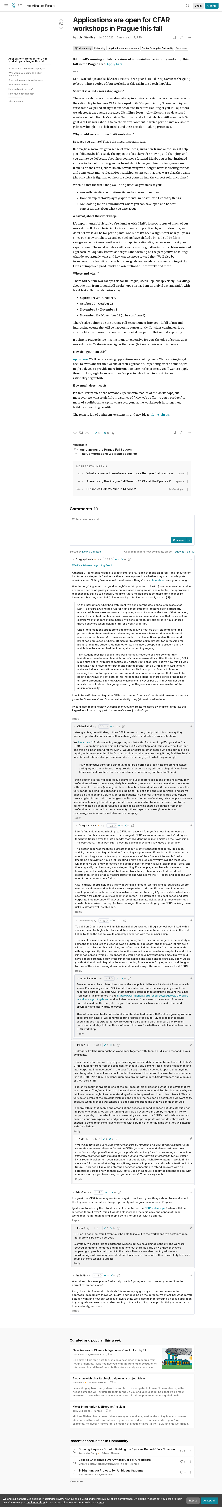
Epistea (180, 481)
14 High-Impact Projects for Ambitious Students (111, 1470)
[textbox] (131, 525)
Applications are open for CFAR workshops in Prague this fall (27, 59)
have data (84, 742)
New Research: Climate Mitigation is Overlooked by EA (110, 1350)
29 (110, 1354)
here (101, 1502)
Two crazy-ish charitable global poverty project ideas (109, 1378)
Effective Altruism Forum (36, 6)
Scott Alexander (96, 1463)
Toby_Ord (78, 1410)
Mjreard (83, 1463)
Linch (181, 473)
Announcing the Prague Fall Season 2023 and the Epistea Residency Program (141, 481)
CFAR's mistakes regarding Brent (92, 565)
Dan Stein (78, 1354)
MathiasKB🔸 (80, 1382)
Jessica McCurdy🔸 (89, 1453)
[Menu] (6, 6)
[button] (97, 433)
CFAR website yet (155, 1208)
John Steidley (86, 37)
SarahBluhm (112, 1463)
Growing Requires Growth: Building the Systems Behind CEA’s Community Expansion (136, 1449)
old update (157, 580)
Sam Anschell (86, 1474)
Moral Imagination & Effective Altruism (99, 1406)
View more (76, 1481)
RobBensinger (176, 489)
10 (115, 1382)
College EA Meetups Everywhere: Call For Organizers (115, 1459)
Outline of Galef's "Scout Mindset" (111, 489)
